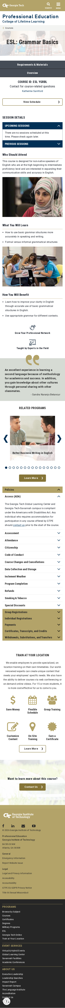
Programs (9, 906)
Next (59, 439)
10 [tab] (40, 468)
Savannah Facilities (11, 958)
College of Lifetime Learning (23, 21)
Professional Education (30, 16)
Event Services (12, 945)
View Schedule (32, 101)
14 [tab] (55, 468)
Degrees (6, 923)
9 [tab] (36, 468)
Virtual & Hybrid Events (13, 950)
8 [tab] (32, 468)
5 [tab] (21, 468)
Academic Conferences (13, 962)
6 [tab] (25, 468)
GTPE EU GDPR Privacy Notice (17, 888)
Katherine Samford (32, 91)
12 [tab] (48, 468)
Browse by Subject (11, 912)
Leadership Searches (12, 978)
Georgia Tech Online (12, 935)
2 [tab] (10, 468)
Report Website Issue (12, 863)
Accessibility (8, 878)
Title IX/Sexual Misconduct (15, 892)
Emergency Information (13, 858)
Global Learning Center (13, 954)
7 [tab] (29, 468)
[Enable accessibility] (6, 1001)
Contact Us (31, 786)
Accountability (9, 883)
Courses (9, 28)
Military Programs (11, 927)
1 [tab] (6, 468)
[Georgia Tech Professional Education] (18, 816)
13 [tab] (51, 468)
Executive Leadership (12, 974)
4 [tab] (17, 468)
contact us (19, 525)
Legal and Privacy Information (17, 873)
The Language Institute (13, 989)
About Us (8, 969)
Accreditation (8, 993)
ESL (4, 931)
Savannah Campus (11, 986)
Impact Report (9, 982)
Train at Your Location (13, 938)
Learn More (31, 478)
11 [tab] (44, 468)
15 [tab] (59, 468)
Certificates (8, 919)
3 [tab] (14, 468)
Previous (6, 439)
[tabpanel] (32, 439)
